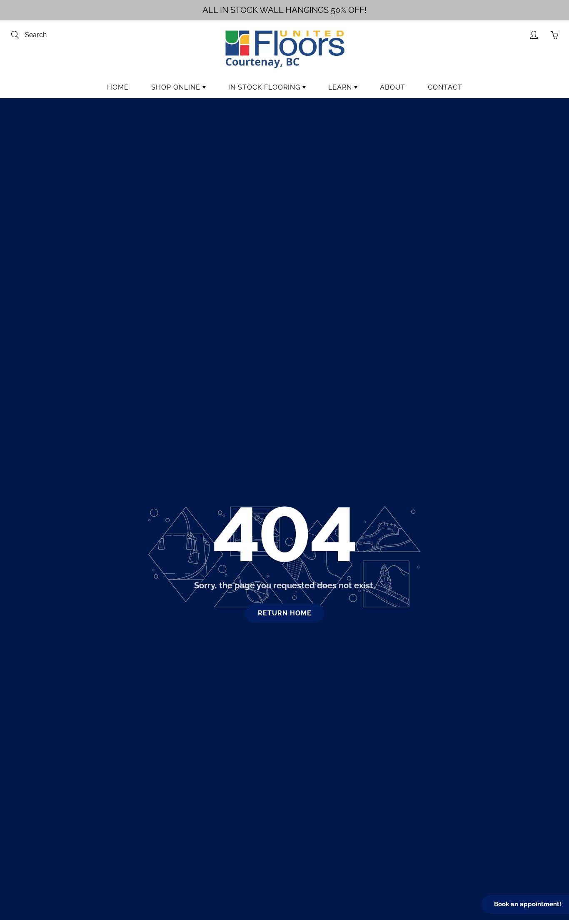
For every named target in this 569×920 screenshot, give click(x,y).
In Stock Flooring (265, 87)
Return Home (285, 613)
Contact (445, 87)
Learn (341, 87)
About (392, 87)
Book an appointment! (528, 904)
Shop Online (176, 87)
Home (118, 87)
